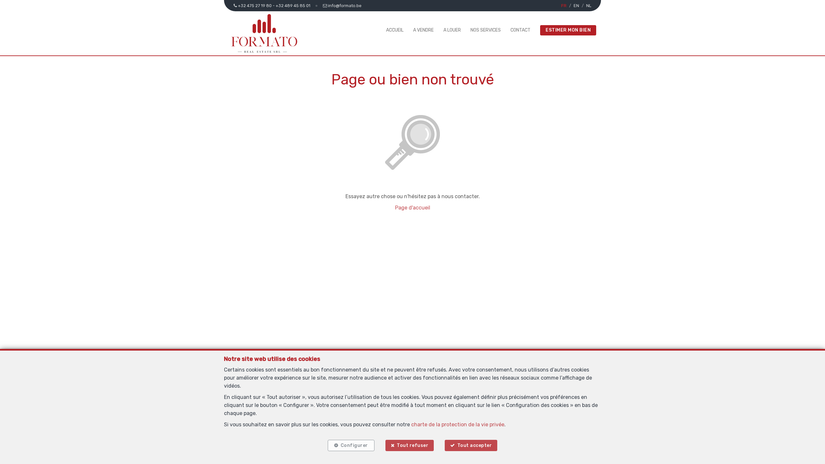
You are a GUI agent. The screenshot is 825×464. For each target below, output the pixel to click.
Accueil (394, 30)
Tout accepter (474, 445)
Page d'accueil (412, 208)
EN (576, 5)
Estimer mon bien (568, 30)
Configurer (354, 445)
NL (588, 5)
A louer (452, 30)
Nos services (486, 30)
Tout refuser (412, 445)
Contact (520, 30)
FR (564, 5)
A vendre (423, 30)
